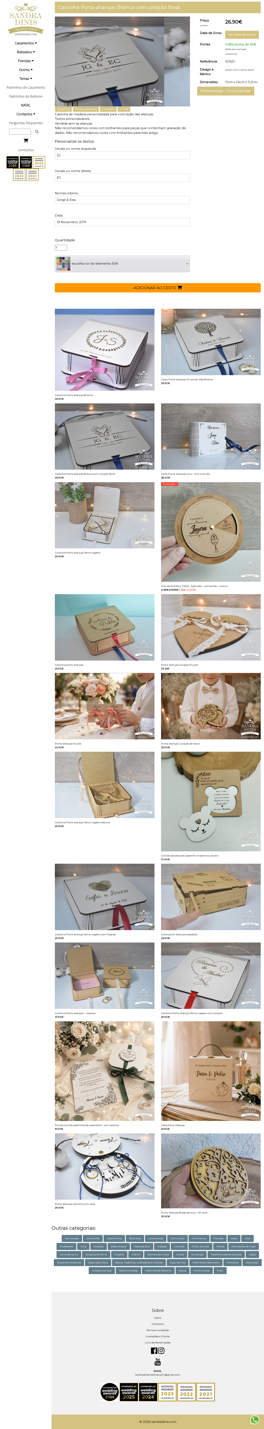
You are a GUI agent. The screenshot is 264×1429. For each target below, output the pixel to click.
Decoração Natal (98, 1262)
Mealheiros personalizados (226, 1254)
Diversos (99, 1246)
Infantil (136, 1254)
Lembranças (155, 1238)
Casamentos (25, 43)
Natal (234, 1238)
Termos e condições (157, 1330)
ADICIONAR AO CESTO (155, 288)
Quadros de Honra (96, 1254)
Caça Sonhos (177, 1262)
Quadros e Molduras (69, 1262)
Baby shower (119, 1246)
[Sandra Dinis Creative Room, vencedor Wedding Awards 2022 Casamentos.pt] (19, 174)
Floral (124, 109)
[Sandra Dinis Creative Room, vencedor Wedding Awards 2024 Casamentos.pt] (26, 161)
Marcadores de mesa (244, 1246)
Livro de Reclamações (157, 1342)
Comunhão (177, 1238)
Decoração (252, 1262)
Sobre (157, 1317)
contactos (26, 149)
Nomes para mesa (158, 1254)
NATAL (26, 105)
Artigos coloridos (102, 1270)
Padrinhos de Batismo (26, 96)
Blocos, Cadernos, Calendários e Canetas (139, 1262)
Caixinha (63, 109)
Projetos (119, 1254)
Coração (108, 109)
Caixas (180, 1254)
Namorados (72, 1238)
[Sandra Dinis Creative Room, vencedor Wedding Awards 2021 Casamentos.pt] (32, 174)
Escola (182, 1270)
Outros (25, 69)
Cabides (162, 1246)
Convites (179, 1246)
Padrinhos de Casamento (26, 87)
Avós (83, 1246)
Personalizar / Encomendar (225, 91)
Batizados (25, 51)
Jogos (252, 1254)
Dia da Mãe (92, 1238)
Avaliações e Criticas (158, 1336)
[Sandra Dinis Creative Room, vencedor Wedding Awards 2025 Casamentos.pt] (13, 161)
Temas (24, 78)
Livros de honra (69, 1254)
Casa (247, 1238)
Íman (220, 1270)
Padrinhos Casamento (206, 1262)
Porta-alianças (86, 109)
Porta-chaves (202, 1270)
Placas (220, 1246)
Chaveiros (232, 1262)
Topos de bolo (142, 1246)
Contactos (24, 114)
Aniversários (199, 1238)
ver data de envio (242, 35)
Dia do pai (197, 1254)
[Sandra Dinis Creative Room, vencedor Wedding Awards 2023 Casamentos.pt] (39, 161)
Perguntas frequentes (26, 122)
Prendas (25, 60)
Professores (66, 1246)
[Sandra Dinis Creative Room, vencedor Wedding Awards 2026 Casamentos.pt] (110, 1391)
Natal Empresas (128, 1270)
